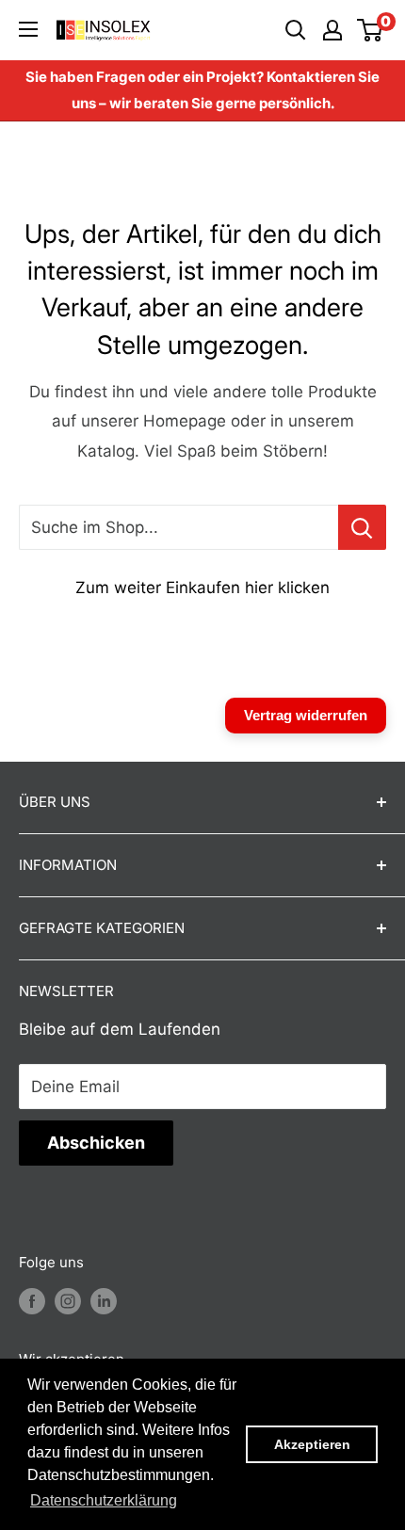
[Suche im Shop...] (362, 527)
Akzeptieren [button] (312, 1444)
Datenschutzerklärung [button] (103, 1500)
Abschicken (96, 1142)
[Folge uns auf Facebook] (32, 1300)
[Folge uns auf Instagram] (68, 1300)
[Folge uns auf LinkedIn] (103, 1300)
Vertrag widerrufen (305, 715)
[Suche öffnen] (295, 30)
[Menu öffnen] (28, 29)
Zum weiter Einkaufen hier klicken (202, 587)
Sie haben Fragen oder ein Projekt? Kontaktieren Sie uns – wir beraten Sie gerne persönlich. (202, 90)
